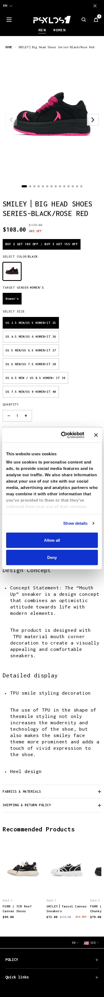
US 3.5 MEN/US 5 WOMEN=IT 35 (31, 322)
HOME (8, 47)
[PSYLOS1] (52, 19)
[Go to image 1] (24, 186)
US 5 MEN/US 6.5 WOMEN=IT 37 (31, 350)
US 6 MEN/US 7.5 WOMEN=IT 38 (31, 364)
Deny (52, 557)
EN (5, 5)
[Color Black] (12, 271)
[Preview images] (23, 886)
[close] (96, 6)
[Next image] (93, 120)
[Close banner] (96, 435)
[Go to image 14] (81, 186)
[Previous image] (11, 120)
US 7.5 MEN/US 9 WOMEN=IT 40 (31, 391)
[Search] (84, 19)
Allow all (52, 540)
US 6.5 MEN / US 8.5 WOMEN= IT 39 (35, 378)
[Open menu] (9, 19)
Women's (12, 298)
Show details (75, 523)
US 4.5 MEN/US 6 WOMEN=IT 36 (31, 336)
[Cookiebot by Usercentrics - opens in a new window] (63, 435)
